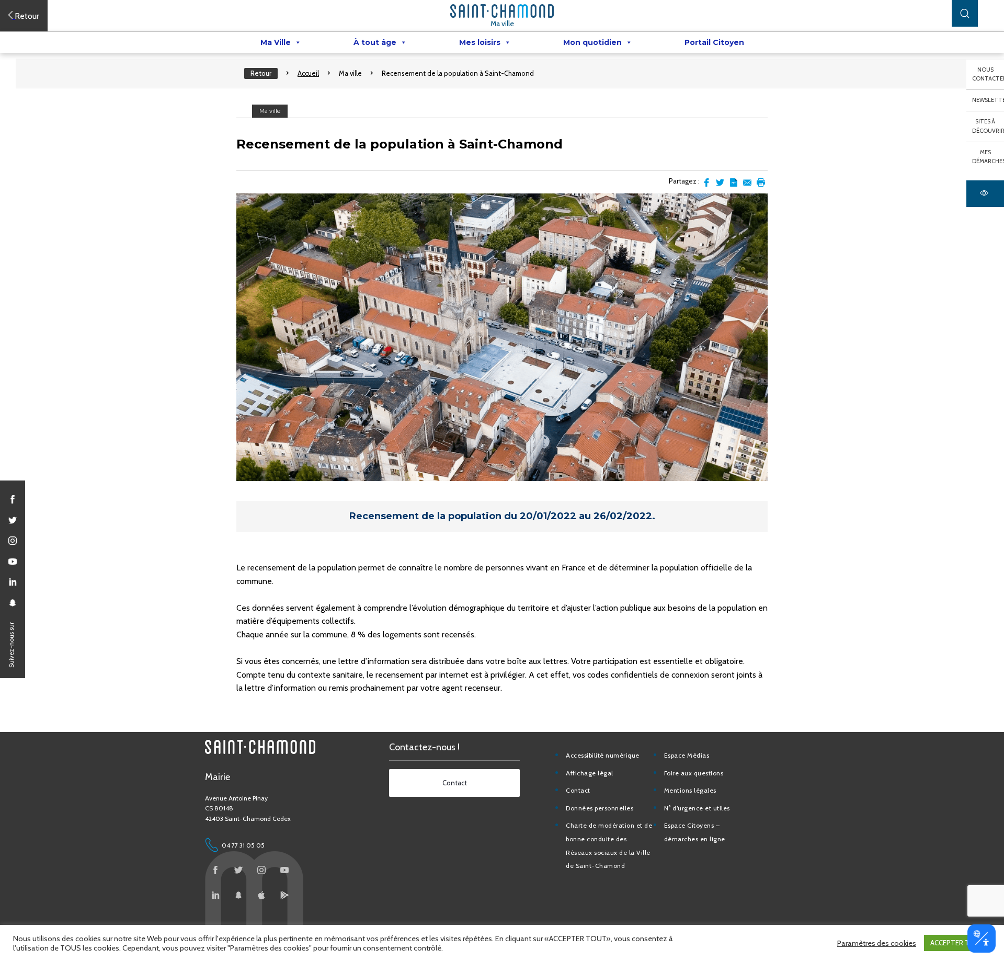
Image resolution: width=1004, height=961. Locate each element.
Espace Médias (687, 755)
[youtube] (12, 561)
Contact (578, 790)
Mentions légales (690, 790)
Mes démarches (988, 156)
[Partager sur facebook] (706, 182)
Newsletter (988, 100)
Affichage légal (589, 773)
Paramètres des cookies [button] (876, 943)
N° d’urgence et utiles (697, 808)
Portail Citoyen (714, 42)
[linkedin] (12, 582)
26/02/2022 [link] (623, 516)
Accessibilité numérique (603, 755)
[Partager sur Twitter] (720, 182)
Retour (260, 73)
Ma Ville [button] (275, 42)
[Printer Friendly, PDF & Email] (733, 182)
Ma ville (502, 23)
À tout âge (374, 42)
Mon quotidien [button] (592, 42)
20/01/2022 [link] (548, 516)
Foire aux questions (694, 773)
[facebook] (12, 499)
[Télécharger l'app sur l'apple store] (261, 895)
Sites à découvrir (988, 126)
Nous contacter (988, 74)
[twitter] (12, 520)
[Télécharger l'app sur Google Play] (284, 895)
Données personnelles (599, 808)
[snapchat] (12, 603)
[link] (549, 516)
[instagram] (12, 540)
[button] (965, 13)
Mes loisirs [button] (479, 42)
